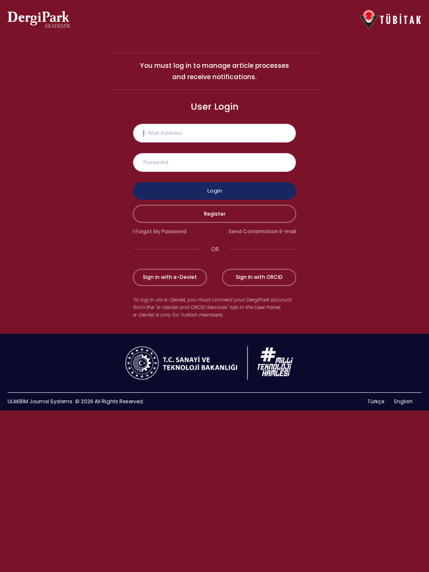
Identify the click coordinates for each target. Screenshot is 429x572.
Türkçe (375, 401)
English (403, 401)
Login (214, 191)
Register (214, 213)
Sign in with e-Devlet (170, 277)
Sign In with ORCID (259, 277)
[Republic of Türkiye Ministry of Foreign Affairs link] (214, 363)
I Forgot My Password (159, 231)
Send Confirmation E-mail (262, 231)
